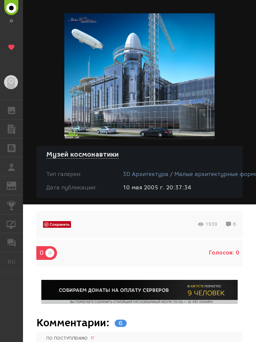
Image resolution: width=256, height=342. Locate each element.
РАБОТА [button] (11, 166)
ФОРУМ (11, 242)
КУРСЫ (11, 223)
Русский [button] (15, 262)
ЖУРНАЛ (15, 185)
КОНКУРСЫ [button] (11, 204)
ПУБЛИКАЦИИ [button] (11, 129)
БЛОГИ (11, 148)
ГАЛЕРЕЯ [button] (11, 110)
